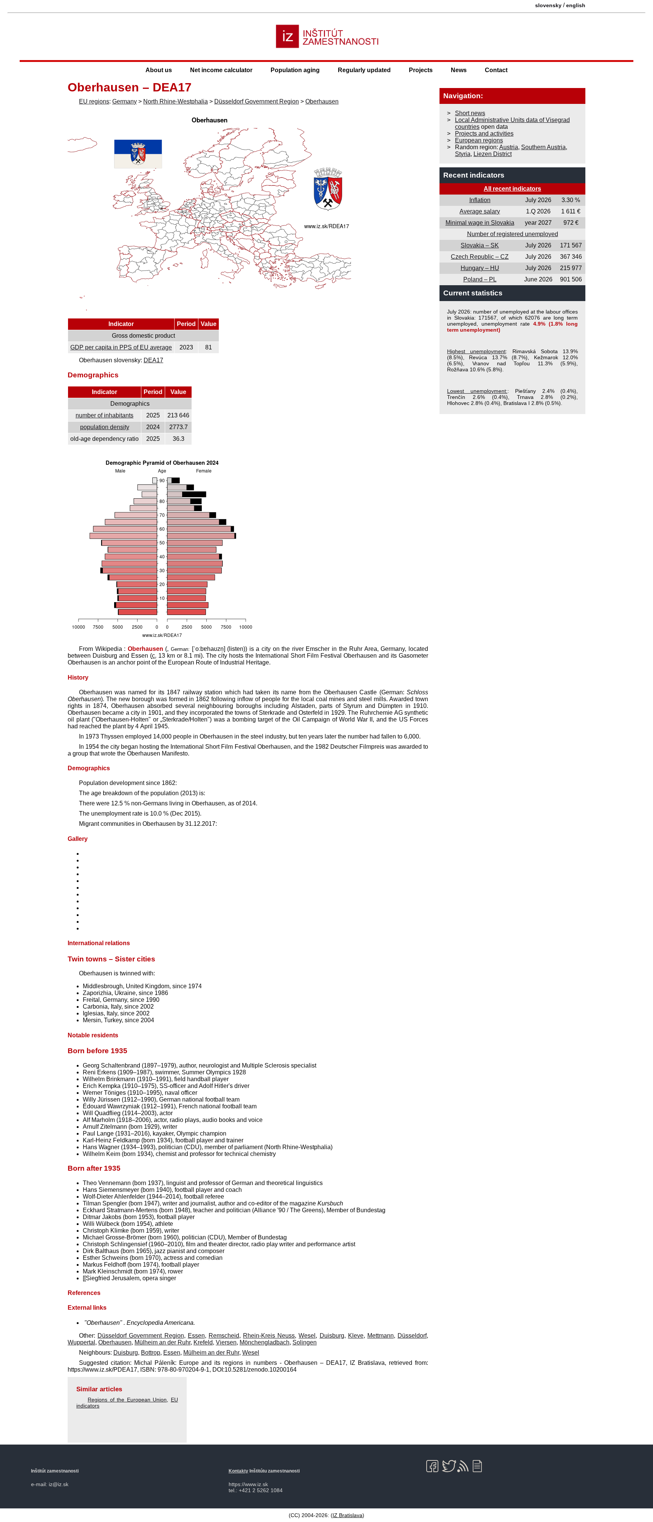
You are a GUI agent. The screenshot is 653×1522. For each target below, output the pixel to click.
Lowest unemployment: (477, 391)
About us (158, 70)
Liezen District (493, 154)
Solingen (304, 1342)
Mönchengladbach (264, 1342)
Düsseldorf (412, 1335)
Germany (124, 101)
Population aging (295, 70)
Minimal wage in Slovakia (480, 222)
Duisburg (332, 1335)
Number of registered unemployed (512, 234)
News (459, 70)
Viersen (226, 1342)
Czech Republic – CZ (480, 256)
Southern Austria (543, 147)
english (575, 5)
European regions (479, 140)
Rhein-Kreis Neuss (269, 1335)
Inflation (480, 200)
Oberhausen (322, 101)
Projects (421, 70)
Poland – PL (480, 279)
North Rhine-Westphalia (175, 101)
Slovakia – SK (480, 245)
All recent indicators (512, 188)
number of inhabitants (104, 415)
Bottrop (150, 1352)
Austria (508, 147)
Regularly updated (364, 70)
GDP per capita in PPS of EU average (121, 347)
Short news (470, 113)
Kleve (356, 1335)
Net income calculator (221, 70)
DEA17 (153, 360)
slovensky (548, 5)
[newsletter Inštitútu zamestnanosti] (480, 1466)
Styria (462, 154)
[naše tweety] (449, 1466)
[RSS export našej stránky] (464, 1466)
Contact (496, 70)
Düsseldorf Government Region (256, 101)
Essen (196, 1335)
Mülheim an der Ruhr (162, 1342)
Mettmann (380, 1335)
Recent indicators (473, 175)
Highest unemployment (476, 351)
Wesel (307, 1335)
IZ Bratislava (347, 1515)
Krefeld (203, 1342)
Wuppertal (81, 1342)
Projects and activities (484, 133)
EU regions (94, 101)
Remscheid (224, 1335)
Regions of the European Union (127, 1400)
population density (104, 427)
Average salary (480, 211)
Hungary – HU (480, 268)
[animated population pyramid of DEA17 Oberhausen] (162, 638)
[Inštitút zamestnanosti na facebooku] (433, 1466)
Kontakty (238, 1471)
